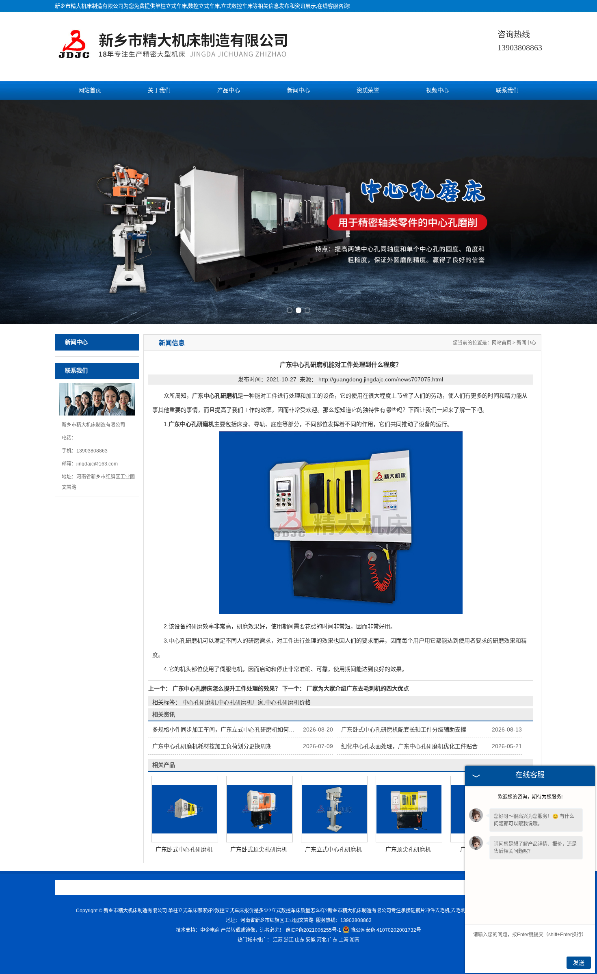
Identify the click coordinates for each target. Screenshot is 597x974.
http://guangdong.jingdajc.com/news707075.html (380, 379)
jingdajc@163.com (97, 464)
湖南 (354, 940)
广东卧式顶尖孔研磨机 (258, 849)
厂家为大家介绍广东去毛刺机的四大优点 (357, 688)
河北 (322, 940)
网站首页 (89, 90)
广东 (332, 940)
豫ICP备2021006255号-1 (313, 930)
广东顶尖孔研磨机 (408, 849)
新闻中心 (298, 90)
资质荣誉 (368, 90)
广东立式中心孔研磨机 (333, 849)
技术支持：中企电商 (198, 930)
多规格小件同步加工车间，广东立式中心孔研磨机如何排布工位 (231, 729)
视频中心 (437, 90)
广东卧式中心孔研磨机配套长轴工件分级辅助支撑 (403, 729)
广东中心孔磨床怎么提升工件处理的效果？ (226, 688)
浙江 (289, 940)
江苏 (278, 940)
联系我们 (507, 90)
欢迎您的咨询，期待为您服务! (530, 797)
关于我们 (159, 90)
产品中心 (228, 90)
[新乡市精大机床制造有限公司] (176, 57)
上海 (343, 940)
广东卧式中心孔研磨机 (184, 849)
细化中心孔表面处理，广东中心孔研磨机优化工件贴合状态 (415, 746)
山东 (300, 940)
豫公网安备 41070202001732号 (386, 930)
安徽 (311, 940)
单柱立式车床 (171, 6)
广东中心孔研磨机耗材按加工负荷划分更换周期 (212, 746)
